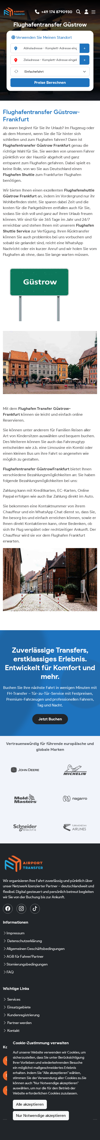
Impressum (16, 933)
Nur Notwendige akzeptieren (41, 1115)
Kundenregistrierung (23, 1015)
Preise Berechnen (50, 82)
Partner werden (19, 1023)
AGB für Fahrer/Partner (25, 956)
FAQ (10, 972)
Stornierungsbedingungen (27, 964)
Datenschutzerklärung (24, 941)
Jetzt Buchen (50, 719)
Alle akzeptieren (30, 1104)
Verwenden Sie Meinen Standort (43, 37)
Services (13, 999)
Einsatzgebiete (19, 1007)
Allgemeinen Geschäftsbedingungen (36, 949)
